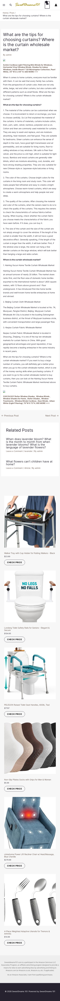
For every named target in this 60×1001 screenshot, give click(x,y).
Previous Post (10, 415)
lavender (28, 451)
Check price (14, 562)
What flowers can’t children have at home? (29, 463)
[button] (10, 5)
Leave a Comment (14, 451)
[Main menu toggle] (4, 5)
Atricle (27, 468)
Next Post (52, 415)
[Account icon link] (56, 5)
